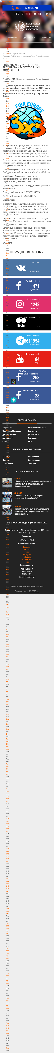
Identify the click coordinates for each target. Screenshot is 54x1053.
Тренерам (9, 228)
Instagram (27, 554)
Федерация (9, 373)
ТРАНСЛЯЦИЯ (27, 7)
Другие (8, 734)
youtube (35, 14)
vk (22, 14)
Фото (7, 729)
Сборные (8, 378)
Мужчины (9, 534)
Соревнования (34, 460)
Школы (8, 268)
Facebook (27, 547)
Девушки (8, 719)
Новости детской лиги (8, 701)
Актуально (12, 37)
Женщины (9, 569)
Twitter (27, 552)
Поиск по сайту (17, 14)
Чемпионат (9, 382)
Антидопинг (47, 37)
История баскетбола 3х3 (9, 666)
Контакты (8, 83)
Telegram (27, 557)
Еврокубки (9, 407)
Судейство (9, 338)
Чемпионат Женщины (11, 431)
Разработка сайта (21, 591)
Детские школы (9, 434)
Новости (8, 358)
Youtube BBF (27, 559)
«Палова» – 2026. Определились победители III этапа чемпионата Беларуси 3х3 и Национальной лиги (33, 483)
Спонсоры (32, 438)
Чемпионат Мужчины (37, 427)
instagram (39, 14)
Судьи (8, 353)
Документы (9, 98)
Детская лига (29, 37)
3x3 (7, 629)
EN (50, 14)
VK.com (27, 549)
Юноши (8, 714)
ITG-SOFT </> (34, 591)
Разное (8, 412)
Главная (8, 19)
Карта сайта (7, 463)
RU (47, 14)
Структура (9, 49)
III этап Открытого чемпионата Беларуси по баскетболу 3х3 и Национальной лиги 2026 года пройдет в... (32, 511)
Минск (8, 273)
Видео (30, 441)
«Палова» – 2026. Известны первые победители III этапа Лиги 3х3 (29, 496)
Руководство (33, 456)
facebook (26, 14)
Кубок (7, 387)
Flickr (27, 562)
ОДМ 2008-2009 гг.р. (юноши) (8, 953)
